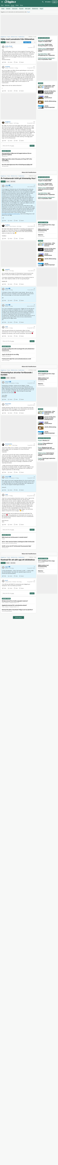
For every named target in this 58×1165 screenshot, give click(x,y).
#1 (34, 185)
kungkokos (7, 121)
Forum (12, 5)
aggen (6, 566)
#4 (34, 288)
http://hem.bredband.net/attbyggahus (11, 213)
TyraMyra (7, 225)
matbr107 (7, 269)
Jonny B (7, 381)
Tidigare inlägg (27, 42)
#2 (34, 224)
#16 (34, 46)
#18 (34, 121)
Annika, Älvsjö (8, 46)
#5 (34, 304)
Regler (28, 12)
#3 (34, 269)
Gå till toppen (18, 617)
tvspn (6, 326)
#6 (34, 326)
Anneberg (7, 66)
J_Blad (6, 185)
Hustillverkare (32, 172)
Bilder (17, 5)
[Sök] (42, 2)
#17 (34, 66)
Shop (21, 5)
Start (2, 5)
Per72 (6, 580)
